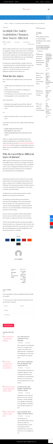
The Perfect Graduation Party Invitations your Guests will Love (25, 363)
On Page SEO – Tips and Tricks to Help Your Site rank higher (23, 276)
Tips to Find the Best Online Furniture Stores (25, 412)
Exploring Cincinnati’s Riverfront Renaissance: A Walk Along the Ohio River (49, 60)
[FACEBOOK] (7, 240)
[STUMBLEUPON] (29, 240)
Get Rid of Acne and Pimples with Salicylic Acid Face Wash (24, 388)
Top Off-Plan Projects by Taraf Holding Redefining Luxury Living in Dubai (43, 47)
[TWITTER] (13, 240)
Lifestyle (5, 27)
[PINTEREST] (24, 240)
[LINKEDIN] (18, 240)
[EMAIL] (18, 244)
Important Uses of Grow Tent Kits (48, 94)
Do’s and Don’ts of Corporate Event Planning (23, 338)
